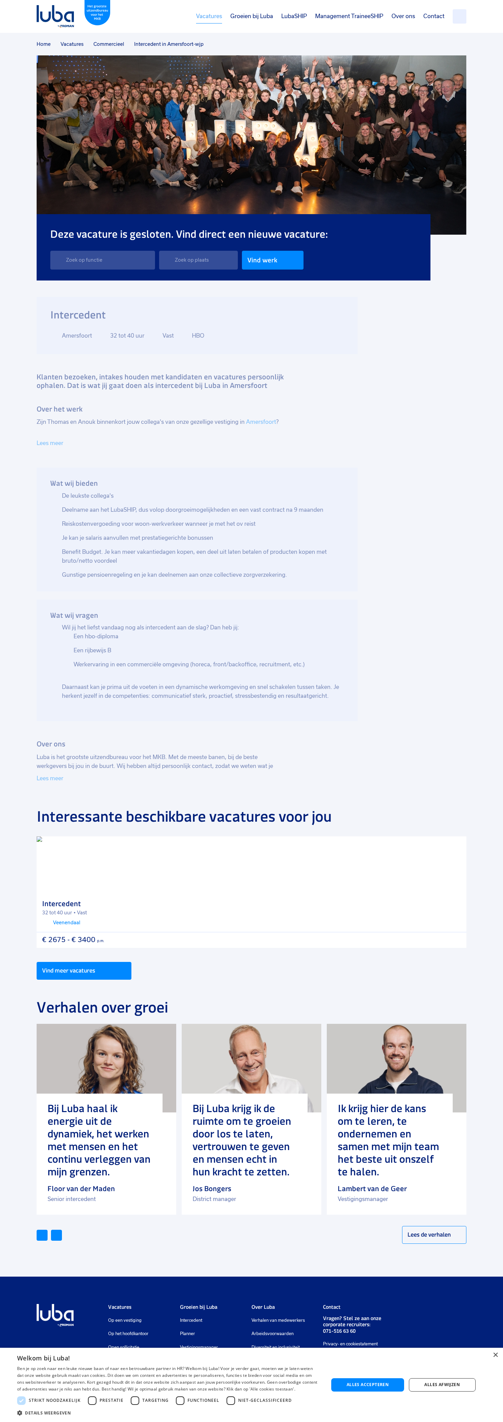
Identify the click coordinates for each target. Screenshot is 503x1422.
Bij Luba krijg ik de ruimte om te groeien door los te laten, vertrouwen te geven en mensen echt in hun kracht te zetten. (242, 1140)
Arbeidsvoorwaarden (273, 1333)
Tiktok (447, 1310)
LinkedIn (398, 1310)
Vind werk (262, 260)
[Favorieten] (459, 16)
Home (44, 44)
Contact (433, 16)
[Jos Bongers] (251, 1068)
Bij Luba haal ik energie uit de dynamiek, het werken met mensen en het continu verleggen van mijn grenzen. (99, 1140)
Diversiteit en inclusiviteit (276, 1347)
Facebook (420, 1310)
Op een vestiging (125, 1320)
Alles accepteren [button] (368, 1384)
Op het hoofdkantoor (128, 1333)
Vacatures (209, 16)
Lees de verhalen (429, 1234)
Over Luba (263, 1307)
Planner (187, 1333)
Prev (47, 1234)
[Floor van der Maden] (106, 1068)
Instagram (410, 1310)
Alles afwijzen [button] (442, 1384)
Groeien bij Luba (251, 16)
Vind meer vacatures (68, 970)
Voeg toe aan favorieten (455, 847)
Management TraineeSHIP (349, 16)
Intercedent (191, 1320)
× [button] (495, 1355)
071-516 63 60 (339, 1331)
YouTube (432, 1310)
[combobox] (102, 260)
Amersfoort (261, 422)
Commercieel (108, 44)
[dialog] (251, 1385)
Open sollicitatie (123, 1347)
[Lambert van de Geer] (396, 1068)
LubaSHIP (294, 16)
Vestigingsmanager (199, 1347)
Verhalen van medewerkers (278, 1320)
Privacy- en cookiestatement (350, 1344)
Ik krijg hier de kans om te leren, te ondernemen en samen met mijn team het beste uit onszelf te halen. (388, 1140)
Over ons (403, 16)
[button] (168, 1413)
